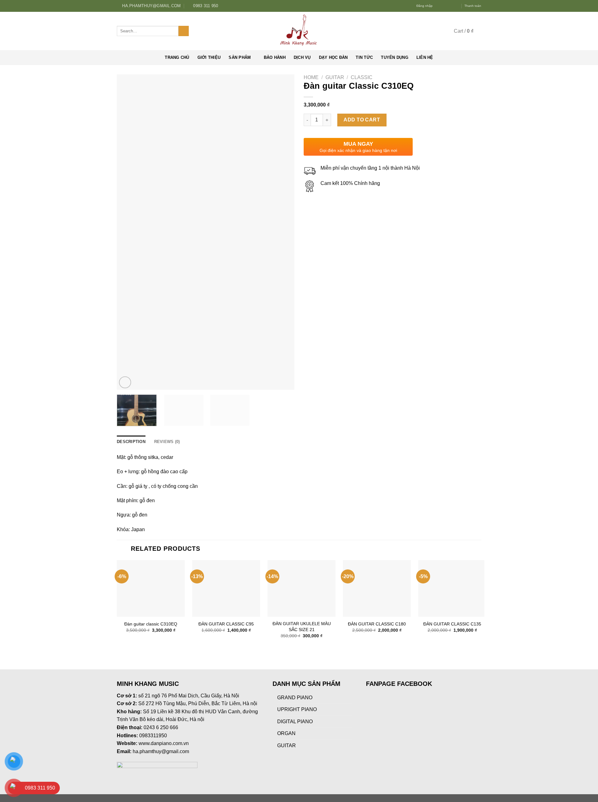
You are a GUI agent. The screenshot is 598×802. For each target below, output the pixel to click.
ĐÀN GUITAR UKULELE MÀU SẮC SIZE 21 (302, 626)
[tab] (131, 442)
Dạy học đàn (333, 57)
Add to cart (362, 119)
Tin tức (364, 57)
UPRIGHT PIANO (297, 709)
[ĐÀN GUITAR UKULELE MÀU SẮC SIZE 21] (301, 588)
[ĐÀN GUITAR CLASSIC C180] (377, 588)
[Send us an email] (456, 6)
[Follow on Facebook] (438, 6)
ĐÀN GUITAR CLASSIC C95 (226, 623)
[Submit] (183, 31)
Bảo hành (275, 57)
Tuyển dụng (394, 57)
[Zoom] (125, 382)
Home (311, 77)
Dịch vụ (302, 57)
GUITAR (334, 77)
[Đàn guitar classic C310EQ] (151, 588)
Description (131, 441)
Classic (362, 77)
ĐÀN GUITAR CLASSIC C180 (377, 623)
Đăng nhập (424, 5)
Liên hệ (424, 57)
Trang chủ (177, 57)
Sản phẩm (240, 57)
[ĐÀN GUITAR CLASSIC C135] (452, 588)
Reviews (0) (167, 441)
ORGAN (286, 733)
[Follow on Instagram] (444, 6)
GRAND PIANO (294, 697)
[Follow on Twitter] (450, 6)
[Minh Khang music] (299, 31)
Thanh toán (472, 5)
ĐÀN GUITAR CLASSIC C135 (452, 623)
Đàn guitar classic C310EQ (150, 623)
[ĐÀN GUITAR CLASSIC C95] (226, 588)
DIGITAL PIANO (295, 721)
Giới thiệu (209, 57)
